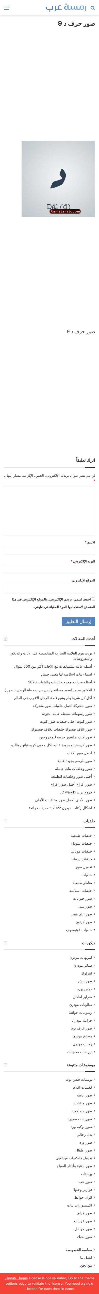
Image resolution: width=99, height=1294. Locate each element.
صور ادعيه (84, 1095)
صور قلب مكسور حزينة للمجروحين (65, 737)
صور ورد (85, 1142)
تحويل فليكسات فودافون (74, 1158)
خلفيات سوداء (81, 843)
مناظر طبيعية (82, 883)
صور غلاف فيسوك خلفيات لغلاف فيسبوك (61, 729)
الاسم (90, 542)
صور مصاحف (82, 1111)
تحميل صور (83, 867)
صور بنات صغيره (80, 1119)
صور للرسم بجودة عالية (74, 761)
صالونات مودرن (80, 1005)
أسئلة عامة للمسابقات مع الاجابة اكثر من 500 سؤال (53, 666)
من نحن (86, 1265)
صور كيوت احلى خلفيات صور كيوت (66, 721)
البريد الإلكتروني (83, 561)
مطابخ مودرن (82, 1036)
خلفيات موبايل (81, 851)
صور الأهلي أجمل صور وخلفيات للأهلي (63, 800)
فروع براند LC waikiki (75, 792)
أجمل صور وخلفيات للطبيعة (71, 776)
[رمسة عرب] (66, 8)
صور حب (85, 1182)
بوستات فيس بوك (79, 1079)
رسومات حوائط (80, 1013)
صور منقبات (83, 1103)
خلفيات (86, 875)
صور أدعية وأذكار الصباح (74, 1166)
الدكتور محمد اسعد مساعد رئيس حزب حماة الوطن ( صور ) (48, 690)
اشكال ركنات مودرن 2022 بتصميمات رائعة (60, 808)
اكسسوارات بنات (79, 1205)
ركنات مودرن (82, 1044)
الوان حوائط (83, 1197)
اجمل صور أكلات (79, 753)
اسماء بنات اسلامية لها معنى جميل (66, 674)
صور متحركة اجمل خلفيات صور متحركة (62, 706)
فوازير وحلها (83, 1189)
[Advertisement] (49, 88)
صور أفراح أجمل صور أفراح (71, 784)
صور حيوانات (82, 898)
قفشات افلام (82, 1087)
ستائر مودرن (82, 965)
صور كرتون (83, 922)
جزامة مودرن (82, 1020)
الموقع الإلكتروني (83, 580)
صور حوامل (83, 1229)
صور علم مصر (81, 914)
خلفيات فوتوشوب (79, 930)
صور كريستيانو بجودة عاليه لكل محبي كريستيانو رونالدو (51, 745)
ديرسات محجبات (79, 1052)
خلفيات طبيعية (81, 836)
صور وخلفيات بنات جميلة (73, 769)
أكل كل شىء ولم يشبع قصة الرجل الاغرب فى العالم (53, 698)
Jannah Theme (16, 1278)
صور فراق (84, 1213)
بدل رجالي (84, 1134)
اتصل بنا (86, 1257)
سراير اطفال (82, 997)
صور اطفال (83, 1150)
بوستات (86, 1174)
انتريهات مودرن (81, 957)
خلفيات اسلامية (80, 891)
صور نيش (85, 981)
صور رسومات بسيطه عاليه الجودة (67, 714)
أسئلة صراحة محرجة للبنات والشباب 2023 (60, 682)
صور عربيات (83, 1221)
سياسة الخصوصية (79, 1250)
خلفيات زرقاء (82, 859)
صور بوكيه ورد (81, 1127)
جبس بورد (84, 989)
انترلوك (86, 973)
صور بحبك (84, 1237)
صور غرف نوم (81, 1028)
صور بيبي (85, 906)
